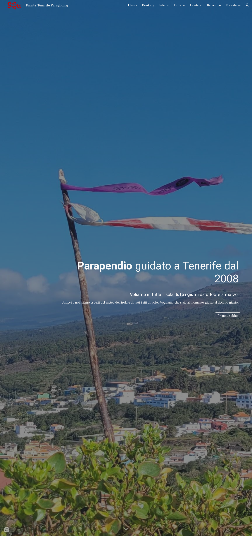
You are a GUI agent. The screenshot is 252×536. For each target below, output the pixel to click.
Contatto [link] (196, 5)
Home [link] (132, 5)
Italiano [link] (212, 5)
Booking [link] (148, 5)
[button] (247, 5)
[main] (145, 272)
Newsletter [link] (233, 5)
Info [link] (162, 5)
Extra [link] (177, 5)
